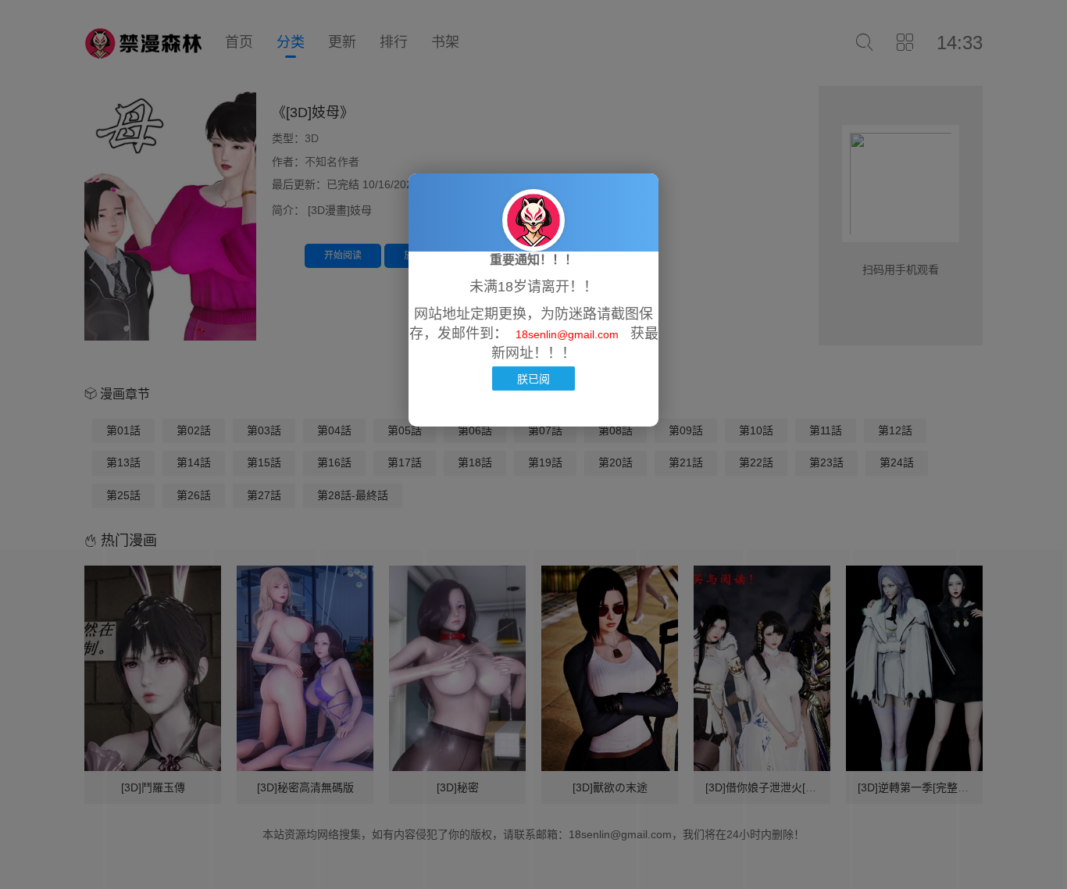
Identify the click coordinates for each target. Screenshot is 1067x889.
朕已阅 (533, 378)
